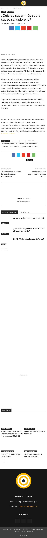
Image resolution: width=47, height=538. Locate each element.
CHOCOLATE (30, 141)
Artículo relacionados (9, 212)
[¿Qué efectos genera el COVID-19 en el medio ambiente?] (6, 231)
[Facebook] (17, 521)
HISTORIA (5, 146)
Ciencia (9, 8)
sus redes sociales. (8, 134)
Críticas (23, 531)
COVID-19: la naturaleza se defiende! (28, 239)
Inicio (2, 8)
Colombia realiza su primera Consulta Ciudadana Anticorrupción (11, 174)
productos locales (27, 146)
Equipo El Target (9, 23)
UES (36, 146)
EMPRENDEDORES (31, 143)
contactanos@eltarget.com (28, 506)
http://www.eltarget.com (23, 201)
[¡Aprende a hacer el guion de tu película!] (35, 422)
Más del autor (24, 212)
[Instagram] (23, 521)
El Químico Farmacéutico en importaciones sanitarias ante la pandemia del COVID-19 (12, 434)
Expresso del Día (6, 428)
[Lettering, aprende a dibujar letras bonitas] (12, 444)
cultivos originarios (8, 143)
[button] (44, 3)
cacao (22, 141)
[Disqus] (23, 284)
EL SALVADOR (20, 143)
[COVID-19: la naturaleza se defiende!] (6, 241)
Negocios (25, 529)
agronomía (14, 141)
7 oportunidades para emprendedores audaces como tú (37, 174)
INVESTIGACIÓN (14, 146)
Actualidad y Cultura (7, 451)
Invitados (30, 531)
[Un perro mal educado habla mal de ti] (6, 220)
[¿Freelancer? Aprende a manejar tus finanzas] (35, 444)
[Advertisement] (23, 390)
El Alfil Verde (17, 8)
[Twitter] (29, 521)
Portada (5, 529)
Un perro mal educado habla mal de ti (28, 218)
